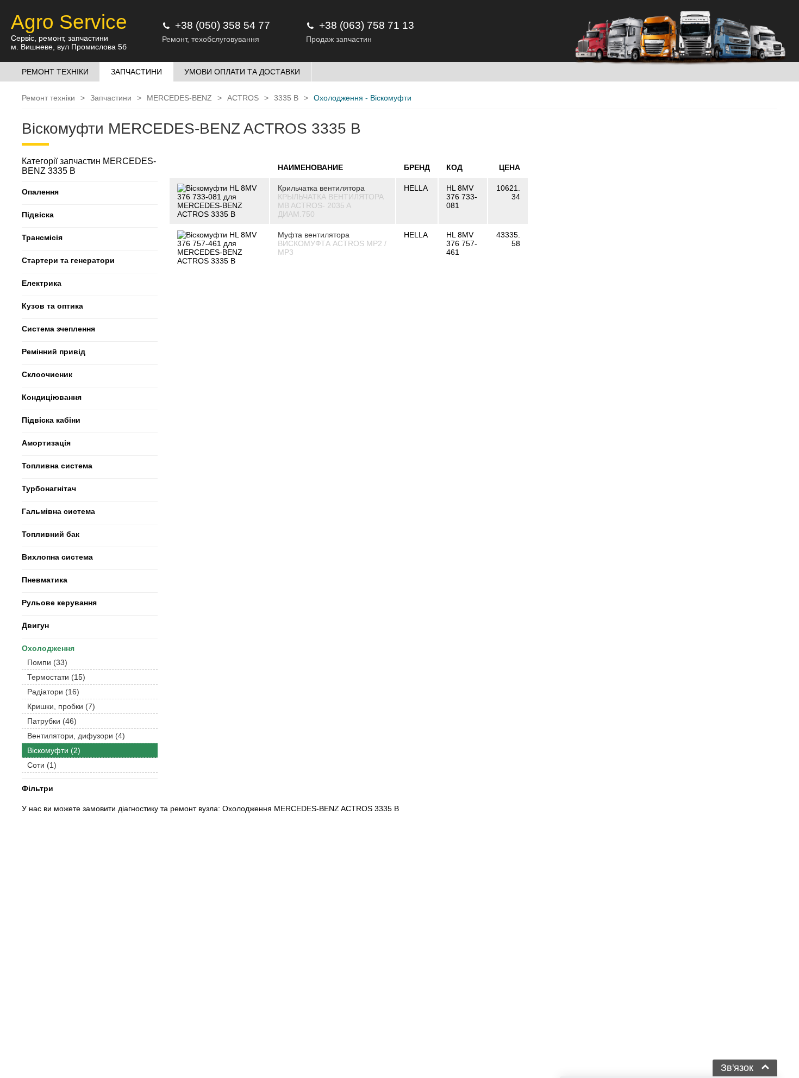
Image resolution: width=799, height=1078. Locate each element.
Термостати (56, 677)
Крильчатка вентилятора (321, 188)
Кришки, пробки (61, 706)
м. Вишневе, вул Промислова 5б (69, 46)
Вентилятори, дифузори (76, 735)
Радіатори (53, 691)
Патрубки (52, 721)
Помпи (47, 662)
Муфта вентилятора (313, 234)
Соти (42, 765)
